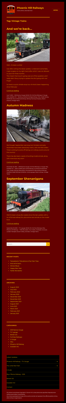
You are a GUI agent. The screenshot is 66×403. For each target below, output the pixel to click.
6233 (16, 168)
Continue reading (13, 90)
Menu (55, 10)
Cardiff (20, 168)
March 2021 (14, 308)
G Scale (9, 370)
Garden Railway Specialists (17, 170)
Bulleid (25, 97)
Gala (8, 170)
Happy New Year (16, 268)
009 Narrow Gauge (19, 95)
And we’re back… (19, 28)
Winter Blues (14, 266)
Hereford (9, 172)
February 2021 (15, 311)
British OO (28, 95)
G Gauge (44, 95)
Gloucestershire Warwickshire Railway (35, 170)
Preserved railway (21, 98)
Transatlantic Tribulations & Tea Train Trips (24, 261)
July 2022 (13, 289)
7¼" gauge (22, 228)
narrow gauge (31, 172)
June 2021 (13, 306)
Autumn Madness (20, 105)
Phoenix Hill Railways (30, 7)
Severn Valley (20, 231)
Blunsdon (25, 229)
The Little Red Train (13, 366)
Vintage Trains (16, 100)
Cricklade (38, 229)
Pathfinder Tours (11, 98)
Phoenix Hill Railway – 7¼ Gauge (18, 361)
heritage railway (32, 97)
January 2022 (14, 294)
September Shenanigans (25, 178)
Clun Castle (32, 229)
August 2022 (14, 287)
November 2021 (15, 299)
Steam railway (39, 172)
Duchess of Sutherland (40, 168)
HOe (39, 97)
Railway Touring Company (34, 98)
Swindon (27, 231)
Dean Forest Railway (28, 168)
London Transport (11, 231)
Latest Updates (12, 357)
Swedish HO (13, 97)
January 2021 (14, 313)
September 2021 (15, 301)
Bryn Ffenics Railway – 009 (16, 374)
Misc (8, 97)
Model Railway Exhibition (19, 172)
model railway (45, 97)
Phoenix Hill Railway (12, 229)
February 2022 (15, 292)
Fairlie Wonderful (16, 271)
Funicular (44, 229)
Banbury (20, 97)
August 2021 (14, 304)
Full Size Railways (37, 95)
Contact (9, 387)
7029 (21, 229)
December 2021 (15, 297)
